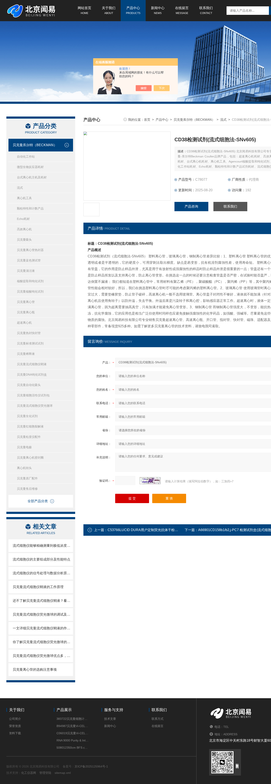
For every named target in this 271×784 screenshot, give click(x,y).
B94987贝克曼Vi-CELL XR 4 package (72, 726)
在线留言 (182, 10)
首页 (147, 119)
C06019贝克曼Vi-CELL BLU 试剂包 (72, 733)
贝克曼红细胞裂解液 (30, 426)
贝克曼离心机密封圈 (30, 457)
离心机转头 (24, 468)
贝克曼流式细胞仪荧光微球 (35, 405)
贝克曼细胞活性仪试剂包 (33, 395)
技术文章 (110, 718)
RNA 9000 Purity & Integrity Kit (72, 740)
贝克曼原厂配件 (27, 478)
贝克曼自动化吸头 (29, 385)
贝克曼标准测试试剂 (30, 343)
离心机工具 (24, 198)
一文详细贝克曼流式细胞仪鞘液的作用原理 (43, 628)
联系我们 (206, 10)
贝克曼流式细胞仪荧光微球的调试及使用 (43, 614)
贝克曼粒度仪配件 (29, 436)
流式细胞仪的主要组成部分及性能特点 (41, 559)
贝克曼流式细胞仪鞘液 (32, 364)
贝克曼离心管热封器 (30, 250)
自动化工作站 (26, 156)
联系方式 (157, 718)
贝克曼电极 (24, 447)
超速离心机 (24, 322)
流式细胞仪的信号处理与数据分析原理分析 (43, 573)
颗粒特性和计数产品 (30, 208)
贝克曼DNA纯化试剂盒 (32, 374)
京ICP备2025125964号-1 (91, 766)
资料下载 (15, 733)
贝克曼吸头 (24, 239)
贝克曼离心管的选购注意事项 (35, 669)
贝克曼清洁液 (26, 270)
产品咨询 (191, 206)
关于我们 (108, 10)
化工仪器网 (28, 772)
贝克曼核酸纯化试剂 (30, 291)
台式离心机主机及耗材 (32, 177)
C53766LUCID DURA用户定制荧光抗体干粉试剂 (144, 530)
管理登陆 (45, 772)
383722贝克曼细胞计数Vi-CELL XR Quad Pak (72, 718)
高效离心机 (24, 229)
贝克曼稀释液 (26, 353)
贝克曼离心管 (26, 302)
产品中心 (133, 10)
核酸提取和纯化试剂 (30, 281)
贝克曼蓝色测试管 (29, 260)
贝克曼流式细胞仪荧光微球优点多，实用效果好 (43, 656)
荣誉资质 (15, 726)
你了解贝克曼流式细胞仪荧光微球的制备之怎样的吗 (43, 642)
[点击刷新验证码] (150, 480)
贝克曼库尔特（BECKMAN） (35, 145)
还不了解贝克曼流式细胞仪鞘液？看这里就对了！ (43, 600)
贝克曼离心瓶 (26, 312)
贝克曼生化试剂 (27, 416)
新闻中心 (158, 10)
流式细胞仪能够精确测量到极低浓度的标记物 (43, 545)
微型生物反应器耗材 (30, 167)
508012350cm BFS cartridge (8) (72, 747)
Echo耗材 (23, 219)
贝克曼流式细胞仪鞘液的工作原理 (38, 587)
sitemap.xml (63, 772)
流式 (20, 187)
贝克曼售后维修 (27, 488)
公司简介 (15, 718)
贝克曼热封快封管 (29, 333)
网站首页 (84, 10)
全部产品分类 (38, 501)
